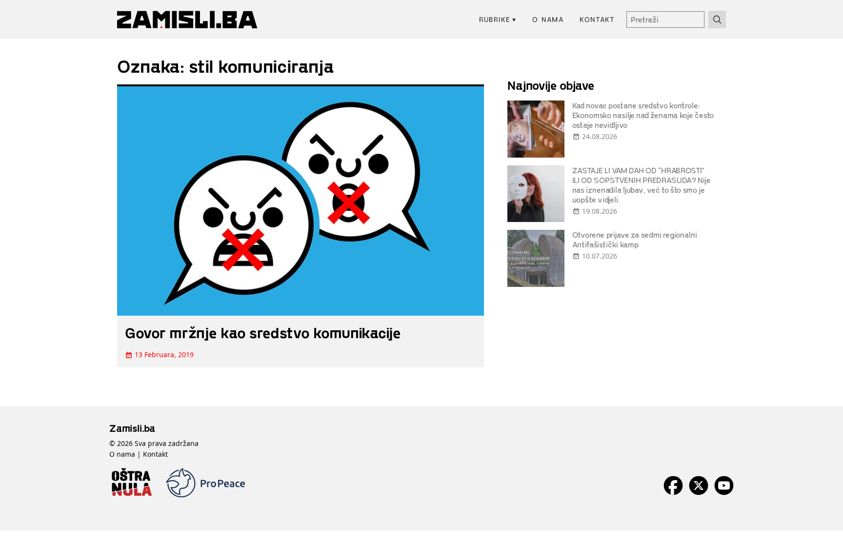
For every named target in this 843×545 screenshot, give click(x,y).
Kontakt (597, 19)
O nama (548, 19)
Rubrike (498, 19)
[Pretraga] (717, 19)
